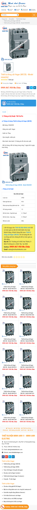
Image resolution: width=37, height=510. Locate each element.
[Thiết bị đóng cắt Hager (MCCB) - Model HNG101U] (27, 408)
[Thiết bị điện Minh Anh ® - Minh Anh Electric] (13, 4)
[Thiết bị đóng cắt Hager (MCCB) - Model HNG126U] (10, 408)
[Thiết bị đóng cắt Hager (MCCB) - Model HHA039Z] (18, 43)
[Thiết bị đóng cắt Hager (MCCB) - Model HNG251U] (27, 355)
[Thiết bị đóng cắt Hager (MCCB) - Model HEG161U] (10, 303)
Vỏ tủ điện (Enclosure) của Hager (12, 495)
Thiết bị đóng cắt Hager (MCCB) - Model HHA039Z (18, 185)
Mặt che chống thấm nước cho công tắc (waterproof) (17, 489)
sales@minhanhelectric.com (14, 449)
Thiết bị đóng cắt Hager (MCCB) (12, 464)
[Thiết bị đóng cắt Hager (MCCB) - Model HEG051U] (10, 355)
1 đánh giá (10, 80)
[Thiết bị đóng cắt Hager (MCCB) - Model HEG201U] (27, 277)
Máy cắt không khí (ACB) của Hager (13, 501)
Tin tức (24, 430)
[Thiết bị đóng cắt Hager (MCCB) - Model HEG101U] (10, 329)
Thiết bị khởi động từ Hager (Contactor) (14, 476)
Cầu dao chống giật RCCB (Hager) (12, 486)
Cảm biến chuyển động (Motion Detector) (14, 492)
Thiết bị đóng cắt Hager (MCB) (11, 467)
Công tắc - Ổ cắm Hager (10, 479)
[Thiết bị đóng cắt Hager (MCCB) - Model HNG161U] (27, 382)
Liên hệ (31, 430)
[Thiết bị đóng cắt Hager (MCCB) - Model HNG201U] (10, 382)
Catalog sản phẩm (15, 430)
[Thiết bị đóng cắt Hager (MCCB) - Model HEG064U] (27, 329)
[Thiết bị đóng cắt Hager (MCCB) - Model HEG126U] (27, 303)
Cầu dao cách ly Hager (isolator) (12, 473)
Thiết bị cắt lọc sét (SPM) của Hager (13, 498)
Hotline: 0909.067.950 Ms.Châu (16, 507)
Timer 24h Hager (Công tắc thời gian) (13, 470)
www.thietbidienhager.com (16, 452)
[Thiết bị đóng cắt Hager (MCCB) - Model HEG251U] (10, 277)
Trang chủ (10, 428)
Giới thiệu (17, 428)
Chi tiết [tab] (4, 112)
